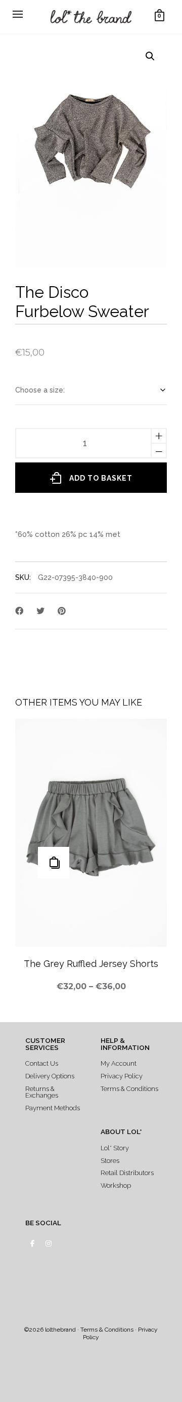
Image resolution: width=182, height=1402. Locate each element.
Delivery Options (49, 1076)
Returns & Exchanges (41, 1092)
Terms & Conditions (129, 1089)
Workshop (116, 1185)
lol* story (115, 1148)
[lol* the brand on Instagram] (49, 1244)
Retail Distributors (127, 1173)
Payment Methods (52, 1108)
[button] (150, 56)
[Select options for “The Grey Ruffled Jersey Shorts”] (53, 862)
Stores (110, 1160)
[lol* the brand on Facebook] (32, 1244)
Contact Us (41, 1063)
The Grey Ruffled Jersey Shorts (91, 963)
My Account (118, 1063)
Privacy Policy (122, 1076)
